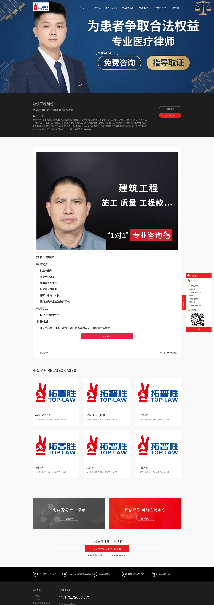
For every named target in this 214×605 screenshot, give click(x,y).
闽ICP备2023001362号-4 (68, 604)
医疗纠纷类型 (95, 7)
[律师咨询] (107, 338)
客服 (193, 280)
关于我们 (175, 7)
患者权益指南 (111, 7)
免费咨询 (69, 518)
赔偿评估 (145, 518)
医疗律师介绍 (160, 7)
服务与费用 (144, 7)
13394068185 (170, 115)
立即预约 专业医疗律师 (107, 549)
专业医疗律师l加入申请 (41, 603)
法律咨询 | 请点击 (107, 52)
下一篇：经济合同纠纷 (169, 353)
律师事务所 (46, 283)
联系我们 (36, 599)
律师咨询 (170, 108)
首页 (82, 7)
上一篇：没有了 (42, 353)
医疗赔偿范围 (128, 7)
